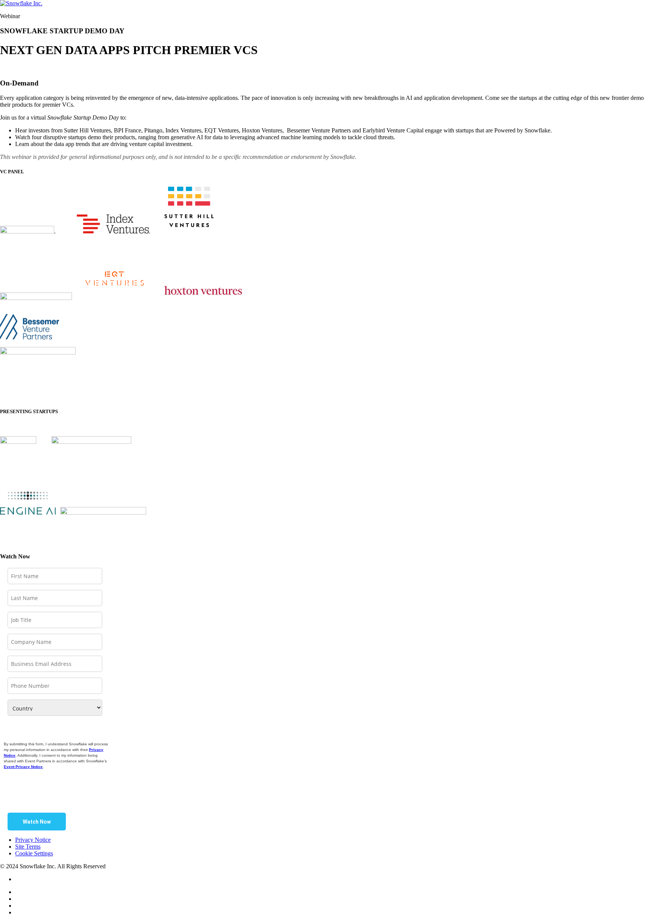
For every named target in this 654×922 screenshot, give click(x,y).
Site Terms (27, 846)
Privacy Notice (33, 839)
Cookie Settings (34, 853)
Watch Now (37, 822)
